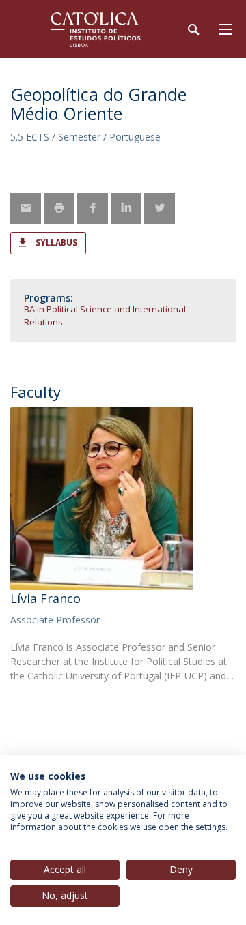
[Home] (95, 29)
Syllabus (56, 242)
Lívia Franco (45, 598)
